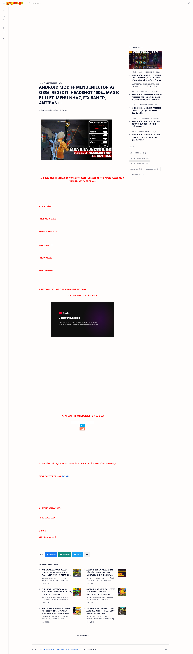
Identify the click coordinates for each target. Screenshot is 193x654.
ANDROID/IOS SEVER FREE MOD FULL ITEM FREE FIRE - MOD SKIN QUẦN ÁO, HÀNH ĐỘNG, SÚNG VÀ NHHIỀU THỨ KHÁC (147, 97)
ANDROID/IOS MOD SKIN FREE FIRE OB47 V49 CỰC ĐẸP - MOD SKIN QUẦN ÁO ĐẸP (146, 137)
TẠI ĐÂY (65, 476)
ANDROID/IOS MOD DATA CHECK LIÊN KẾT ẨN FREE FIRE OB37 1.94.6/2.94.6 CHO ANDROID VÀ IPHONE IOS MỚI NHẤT (99, 572)
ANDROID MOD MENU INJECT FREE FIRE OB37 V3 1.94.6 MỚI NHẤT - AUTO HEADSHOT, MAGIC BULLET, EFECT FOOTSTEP (56, 611)
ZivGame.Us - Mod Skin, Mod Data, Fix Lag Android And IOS (61, 649)
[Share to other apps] (87, 554)
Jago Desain (113, 649)
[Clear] (63, 3)
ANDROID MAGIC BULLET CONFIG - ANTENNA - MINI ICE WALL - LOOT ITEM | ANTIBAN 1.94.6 (100, 611)
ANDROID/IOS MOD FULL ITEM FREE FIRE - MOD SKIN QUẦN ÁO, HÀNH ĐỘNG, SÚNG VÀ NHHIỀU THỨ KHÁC (146, 77)
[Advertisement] (99, 26)
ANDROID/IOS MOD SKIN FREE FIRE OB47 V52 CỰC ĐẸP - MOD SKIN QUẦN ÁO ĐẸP (146, 110)
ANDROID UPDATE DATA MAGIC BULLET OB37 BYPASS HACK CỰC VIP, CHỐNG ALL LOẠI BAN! (57, 591)
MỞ (82, 425)
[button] (189, 3)
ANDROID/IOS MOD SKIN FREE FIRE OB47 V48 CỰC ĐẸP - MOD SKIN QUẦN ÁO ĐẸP (146, 124)
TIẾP (82, 429)
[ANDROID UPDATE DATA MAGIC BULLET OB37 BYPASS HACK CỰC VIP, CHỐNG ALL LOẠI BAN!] (77, 592)
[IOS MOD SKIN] (159, 105)
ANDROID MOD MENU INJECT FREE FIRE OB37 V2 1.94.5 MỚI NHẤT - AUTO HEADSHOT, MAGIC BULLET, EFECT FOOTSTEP (100, 591)
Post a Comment (83, 635)
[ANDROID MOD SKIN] (148, 72)
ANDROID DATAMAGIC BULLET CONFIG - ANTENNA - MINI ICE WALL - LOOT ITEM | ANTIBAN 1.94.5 (56, 572)
